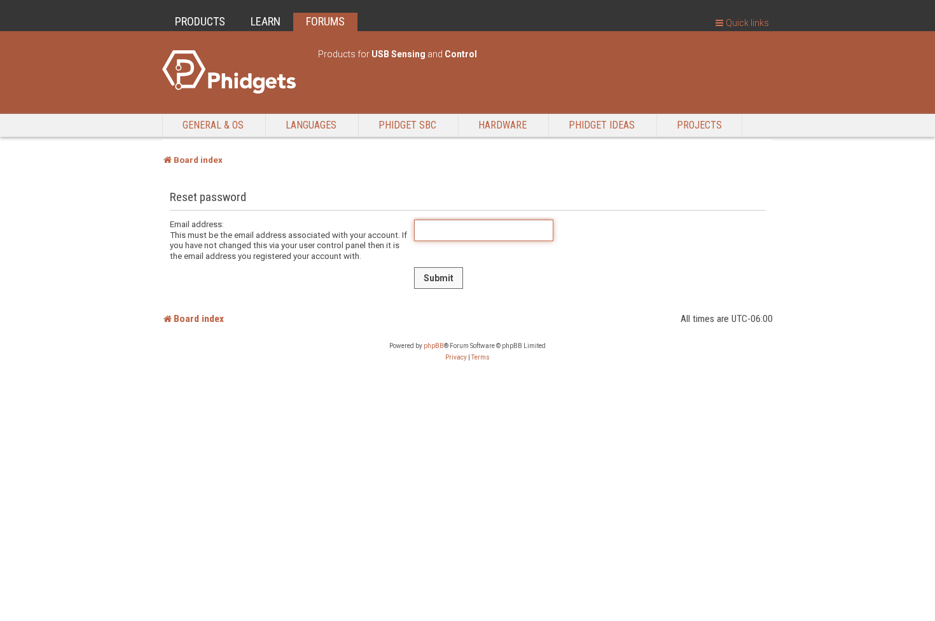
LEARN (265, 21)
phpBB (434, 345)
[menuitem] (456, 357)
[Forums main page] (233, 72)
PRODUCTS (200, 21)
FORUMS (325, 21)
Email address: (197, 224)
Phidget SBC (407, 125)
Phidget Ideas (602, 125)
